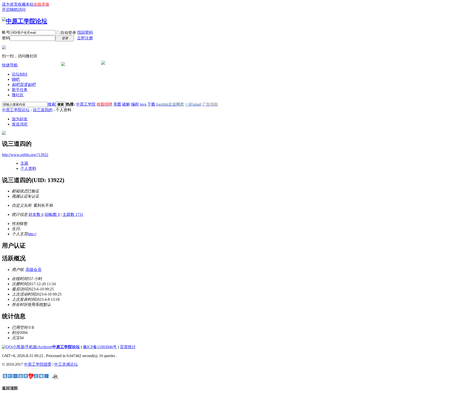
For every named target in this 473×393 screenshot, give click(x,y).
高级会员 (33, 269)
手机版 (31, 347)
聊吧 (16, 79)
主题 (24, 163)
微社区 (18, 95)
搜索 (51, 104)
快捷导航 (10, 65)
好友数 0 (36, 214)
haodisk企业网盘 (170, 104)
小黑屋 (18, 347)
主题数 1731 (73, 214)
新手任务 (20, 90)
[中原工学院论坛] (24, 21)
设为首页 (10, 4)
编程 (135, 104)
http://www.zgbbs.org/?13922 (25, 155)
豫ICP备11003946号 (100, 347)
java (143, 104)
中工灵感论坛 (66, 364)
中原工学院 (86, 104)
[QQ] (7, 347)
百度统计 (128, 347)
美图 (117, 104)
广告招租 (210, 104)
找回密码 (85, 32)
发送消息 (20, 124)
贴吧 (23, 84)
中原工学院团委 (37, 364)
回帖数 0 (52, 214)
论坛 (19, 74)
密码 (6, 38)
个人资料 (28, 168)
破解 (126, 104)
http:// (32, 234)
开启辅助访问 (14, 9)
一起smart (193, 104)
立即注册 (85, 38)
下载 (151, 104)
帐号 (6, 32)
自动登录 (68, 33)
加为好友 (20, 119)
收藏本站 (26, 4)
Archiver (44, 347)
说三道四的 (42, 110)
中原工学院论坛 (16, 110)
